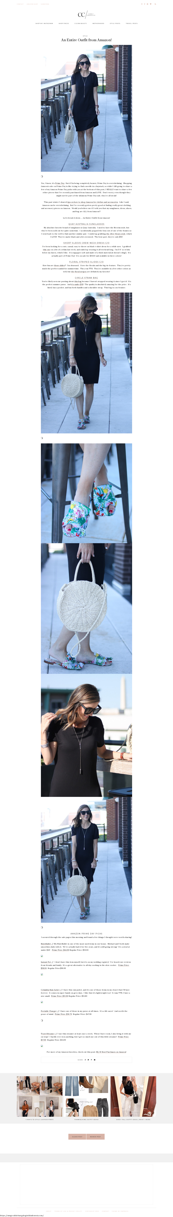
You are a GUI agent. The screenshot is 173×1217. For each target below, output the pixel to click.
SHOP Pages (64, 23)
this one (46, 250)
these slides (59, 265)
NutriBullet (46, 944)
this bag (78, 281)
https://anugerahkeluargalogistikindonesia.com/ (22, 1215)
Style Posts (115, 23)
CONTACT (105, 1211)
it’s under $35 (77, 284)
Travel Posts (132, 23)
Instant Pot (46, 962)
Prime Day (59, 183)
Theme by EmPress (120, 1211)
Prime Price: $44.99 (60, 950)
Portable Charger (49, 1011)
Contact (20, 4)
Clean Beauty (81, 23)
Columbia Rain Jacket (50, 990)
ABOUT (48, 1211)
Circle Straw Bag (86, 278)
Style (85, 36)
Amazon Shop (32, 4)
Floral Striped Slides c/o (86, 262)
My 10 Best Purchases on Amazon (111, 1052)
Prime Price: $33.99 (59, 996)
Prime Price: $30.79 (63, 1014)
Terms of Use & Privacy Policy (68, 1211)
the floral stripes (78, 272)
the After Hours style (115, 234)
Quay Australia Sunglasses (86, 224)
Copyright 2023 (92, 1211)
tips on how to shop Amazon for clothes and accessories (92, 202)
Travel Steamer (48, 1034)
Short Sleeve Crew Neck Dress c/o (86, 243)
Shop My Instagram (44, 23)
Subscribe (45, 4)
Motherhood (98, 23)
